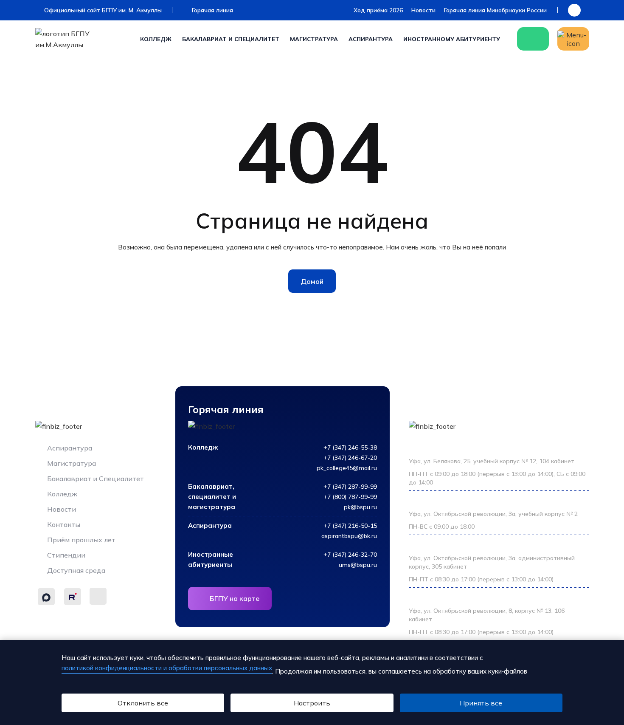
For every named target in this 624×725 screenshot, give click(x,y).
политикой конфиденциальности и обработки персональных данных (167, 668)
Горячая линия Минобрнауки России (495, 10)
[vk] (98, 596)
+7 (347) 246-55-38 (350, 447)
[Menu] (573, 39)
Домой (312, 281)
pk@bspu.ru (360, 507)
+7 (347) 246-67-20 (350, 458)
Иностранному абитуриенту (451, 39)
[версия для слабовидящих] (574, 10)
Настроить (312, 703)
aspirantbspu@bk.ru (349, 536)
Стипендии (65, 555)
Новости (423, 10)
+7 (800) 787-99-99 (350, 497)
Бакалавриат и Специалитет (230, 39)
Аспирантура (371, 39)
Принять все (481, 703)
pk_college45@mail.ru (347, 468)
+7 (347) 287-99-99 (350, 486)
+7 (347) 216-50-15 (350, 526)
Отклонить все (143, 703)
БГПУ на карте (234, 598)
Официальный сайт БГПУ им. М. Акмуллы (102, 10)
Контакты (62, 524)
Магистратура (314, 39)
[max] (46, 596)
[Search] (533, 39)
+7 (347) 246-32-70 (350, 554)
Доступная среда (75, 570)
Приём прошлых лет (80, 539)
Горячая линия (211, 10)
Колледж (155, 39)
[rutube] (72, 596)
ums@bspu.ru (358, 565)
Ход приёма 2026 (378, 10)
